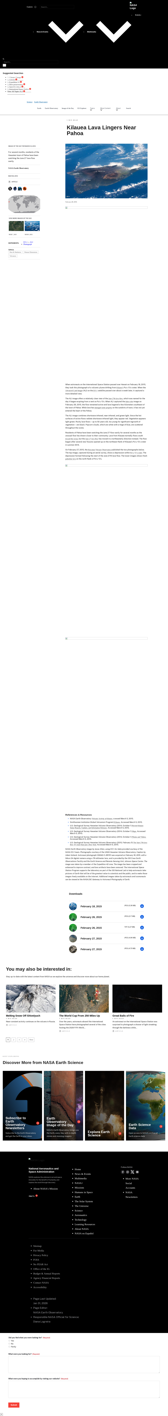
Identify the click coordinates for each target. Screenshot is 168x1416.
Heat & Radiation (15, 252)
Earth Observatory (51, 108)
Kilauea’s (120, 388)
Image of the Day (68, 108)
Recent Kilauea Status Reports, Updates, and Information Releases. (106, 827)
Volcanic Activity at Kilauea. (102, 819)
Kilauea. (117, 822)
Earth (39, 108)
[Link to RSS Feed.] (25, 188)
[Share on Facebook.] (15, 188)
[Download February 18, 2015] (142, 907)
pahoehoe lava (70, 459)
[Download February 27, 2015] (142, 939)
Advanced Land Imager (74, 391)
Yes (12, 1341)
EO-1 (25, 242)
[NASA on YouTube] (137, 1172)
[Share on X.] (10, 188)
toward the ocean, (71, 439)
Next (31, 1040)
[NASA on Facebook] (123, 1172)
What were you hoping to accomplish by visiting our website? (38, 1379)
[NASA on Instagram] (127, 1172)
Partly (13, 1347)
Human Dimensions (30, 252)
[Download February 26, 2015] (142, 918)
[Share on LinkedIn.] (20, 188)
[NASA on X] (132, 1172)
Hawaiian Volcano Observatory (99, 450)
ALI (31, 242)
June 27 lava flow (91, 439)
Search (128, 108)
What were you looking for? (24, 1354)
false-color (129, 402)
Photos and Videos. (139, 837)
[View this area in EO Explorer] (24, 204)
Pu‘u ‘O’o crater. (136, 453)
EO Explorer (81, 108)
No (12, 1344)
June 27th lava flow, (115, 399)
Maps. (134, 831)
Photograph (27, 244)
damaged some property (103, 408)
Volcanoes (13, 256)
